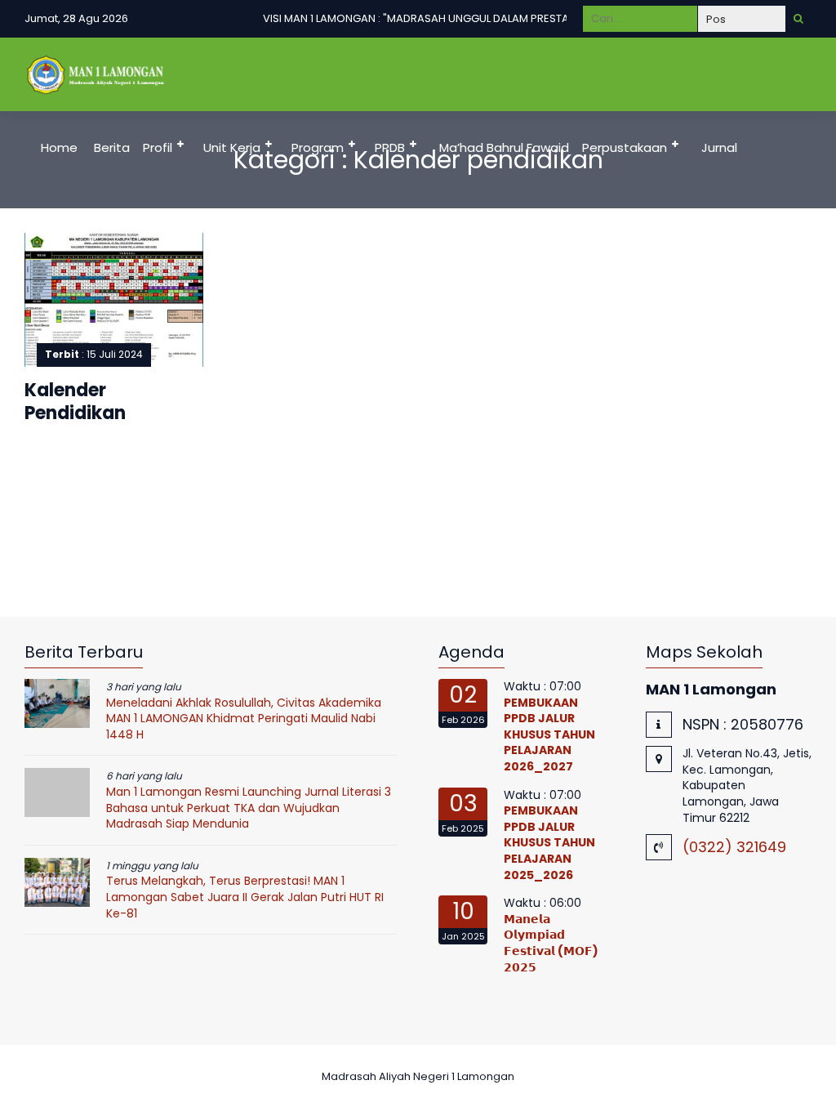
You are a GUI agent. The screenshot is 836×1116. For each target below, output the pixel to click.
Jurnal (719, 147)
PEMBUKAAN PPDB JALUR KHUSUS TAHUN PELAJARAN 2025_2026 (549, 842)
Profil (157, 147)
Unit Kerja (231, 147)
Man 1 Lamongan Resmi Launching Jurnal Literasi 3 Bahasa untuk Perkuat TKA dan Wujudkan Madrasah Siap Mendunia (248, 807)
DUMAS (190, 221)
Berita (112, 147)
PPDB (390, 147)
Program (317, 147)
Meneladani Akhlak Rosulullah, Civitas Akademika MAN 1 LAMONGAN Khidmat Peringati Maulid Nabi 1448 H (243, 718)
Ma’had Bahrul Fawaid (504, 147)
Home (59, 147)
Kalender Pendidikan (75, 401)
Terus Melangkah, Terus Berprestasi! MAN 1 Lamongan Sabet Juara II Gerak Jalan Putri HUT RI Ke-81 (245, 897)
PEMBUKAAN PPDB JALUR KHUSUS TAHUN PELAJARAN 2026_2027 (549, 734)
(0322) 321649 (734, 847)
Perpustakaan (624, 147)
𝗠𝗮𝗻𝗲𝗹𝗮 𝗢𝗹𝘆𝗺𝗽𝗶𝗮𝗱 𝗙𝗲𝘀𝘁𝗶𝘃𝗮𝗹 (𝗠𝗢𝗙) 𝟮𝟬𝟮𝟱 (551, 943)
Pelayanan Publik (88, 221)
